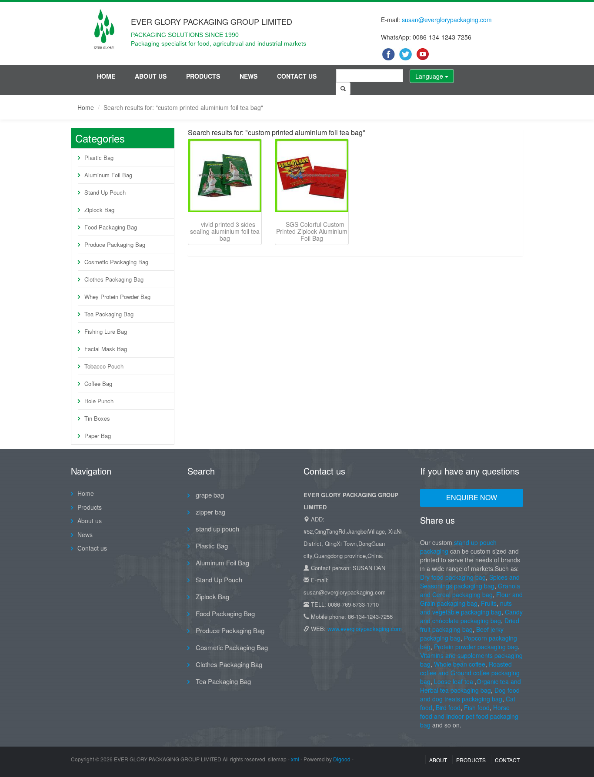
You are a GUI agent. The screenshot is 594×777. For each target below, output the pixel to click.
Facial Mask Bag (105, 349)
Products (203, 76)
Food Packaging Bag (110, 227)
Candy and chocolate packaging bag (471, 616)
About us (151, 76)
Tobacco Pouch (103, 366)
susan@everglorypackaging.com (447, 19)
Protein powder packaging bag (476, 646)
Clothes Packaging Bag (113, 279)
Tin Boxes (97, 418)
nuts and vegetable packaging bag (466, 607)
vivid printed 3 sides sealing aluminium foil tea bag (225, 231)
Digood (341, 759)
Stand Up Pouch (105, 192)
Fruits (489, 603)
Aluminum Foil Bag (108, 175)
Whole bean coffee (459, 664)
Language (430, 76)
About (438, 760)
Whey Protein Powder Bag (117, 296)
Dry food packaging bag (453, 577)
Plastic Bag (98, 157)
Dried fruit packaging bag (469, 625)
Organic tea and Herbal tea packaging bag (470, 685)
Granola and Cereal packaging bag (470, 590)
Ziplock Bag (99, 210)
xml (295, 759)
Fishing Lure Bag (105, 331)
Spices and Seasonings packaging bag (470, 581)
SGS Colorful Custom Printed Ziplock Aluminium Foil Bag (311, 231)
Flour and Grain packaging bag (471, 599)
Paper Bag (97, 436)
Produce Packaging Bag (114, 244)
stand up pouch (216, 528)
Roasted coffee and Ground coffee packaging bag (470, 673)
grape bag (209, 494)
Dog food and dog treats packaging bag (470, 694)
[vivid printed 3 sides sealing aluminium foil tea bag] (224, 175)
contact (507, 760)
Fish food (477, 707)
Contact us (297, 76)
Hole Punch (98, 401)
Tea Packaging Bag (108, 314)
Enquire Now (471, 497)
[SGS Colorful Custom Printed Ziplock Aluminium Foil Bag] (311, 175)
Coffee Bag (98, 383)
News (248, 76)
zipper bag (209, 511)
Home (106, 76)
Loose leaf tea (453, 681)
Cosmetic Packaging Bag (116, 262)
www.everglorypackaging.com (364, 628)
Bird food (448, 707)
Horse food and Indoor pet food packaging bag (469, 716)
